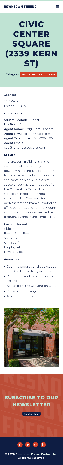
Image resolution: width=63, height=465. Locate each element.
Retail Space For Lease (38, 74)
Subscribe (31, 414)
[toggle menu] (57, 6)
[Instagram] (35, 444)
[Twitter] (27, 444)
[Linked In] (43, 444)
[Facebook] (20, 444)
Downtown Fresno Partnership (36, 454)
